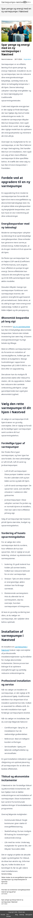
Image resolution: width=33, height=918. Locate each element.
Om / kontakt (8, 915)
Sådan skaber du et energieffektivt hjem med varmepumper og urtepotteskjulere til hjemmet (16, 879)
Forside (3, 914)
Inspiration (27, 59)
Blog (16, 914)
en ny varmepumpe (21, 326)
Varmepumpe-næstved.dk (14, 2)
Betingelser (29, 914)
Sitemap (21, 914)
